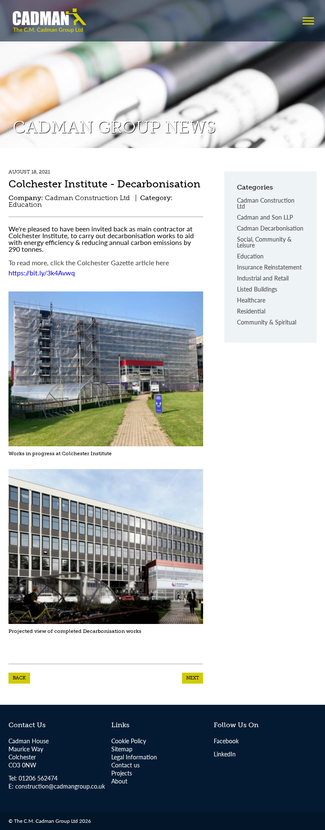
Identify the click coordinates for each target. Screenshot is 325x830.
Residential (251, 311)
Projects (121, 773)
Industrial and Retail (263, 278)
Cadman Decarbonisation (270, 228)
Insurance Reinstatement (269, 267)
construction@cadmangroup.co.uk (60, 786)
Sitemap (121, 749)
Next (192, 678)
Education (250, 256)
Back (19, 678)
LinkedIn (225, 754)
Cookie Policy (128, 741)
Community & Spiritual (266, 322)
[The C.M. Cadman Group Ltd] (49, 20)
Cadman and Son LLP (265, 217)
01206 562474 (37, 778)
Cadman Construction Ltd (266, 203)
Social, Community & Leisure (264, 242)
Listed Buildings (257, 289)
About (119, 781)
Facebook (226, 741)
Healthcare (251, 300)
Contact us (125, 765)
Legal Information (134, 757)
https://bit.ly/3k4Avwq (41, 273)
